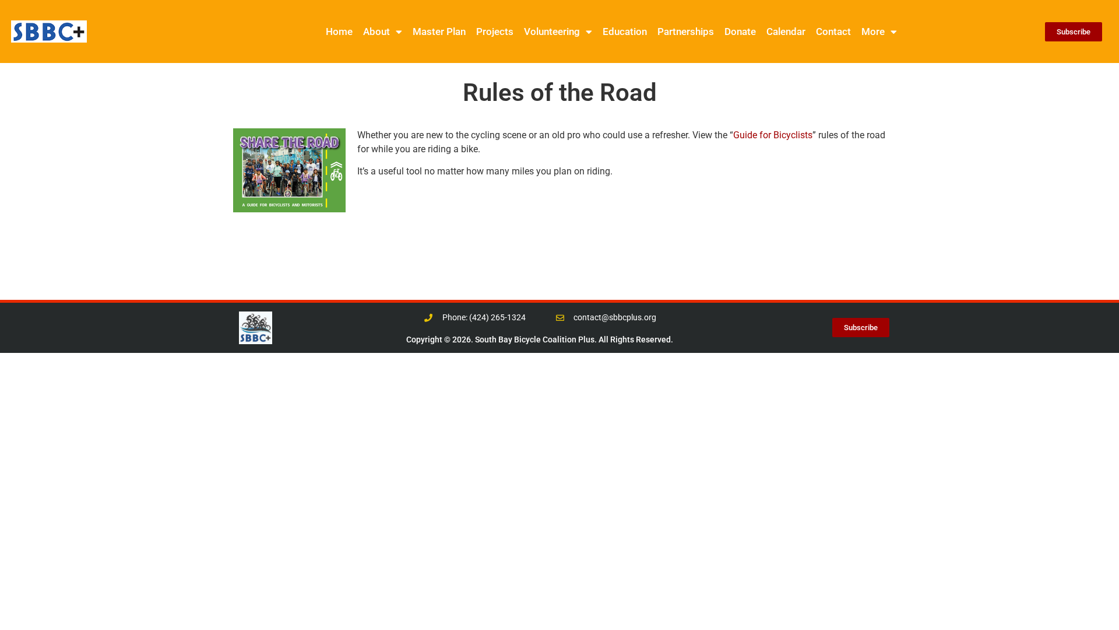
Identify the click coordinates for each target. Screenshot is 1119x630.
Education (625, 31)
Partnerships (685, 31)
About (376, 31)
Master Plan (439, 31)
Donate (740, 31)
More (873, 31)
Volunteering (552, 31)
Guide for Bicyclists (772, 135)
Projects (494, 31)
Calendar (785, 31)
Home (339, 31)
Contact (833, 31)
